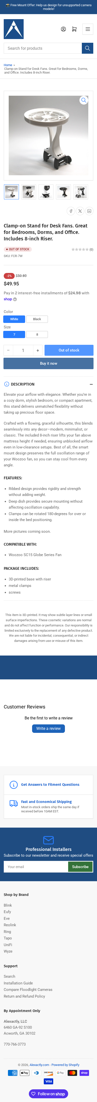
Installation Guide (18, 983)
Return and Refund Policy (24, 996)
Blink (8, 905)
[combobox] (48, 48)
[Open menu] (87, 29)
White (14, 319)
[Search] (87, 48)
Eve (7, 918)
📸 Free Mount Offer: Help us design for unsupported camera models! (49, 7)
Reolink (10, 925)
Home (8, 65)
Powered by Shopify (65, 1065)
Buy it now (48, 363)
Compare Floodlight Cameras (28, 989)
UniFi (8, 945)
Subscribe (80, 867)
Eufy (7, 912)
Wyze (8, 951)
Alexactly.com (39, 1065)
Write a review (48, 728)
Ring (7, 931)
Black (37, 319)
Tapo (8, 938)
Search (9, 976)
